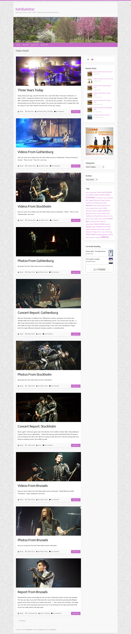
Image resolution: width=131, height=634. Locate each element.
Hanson (89, 205)
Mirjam (21, 111)
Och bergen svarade (92, 259)
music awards (102, 219)
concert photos (104, 195)
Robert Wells (106, 227)
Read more (75, 111)
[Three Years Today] (48, 71)
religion (93, 227)
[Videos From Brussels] (48, 466)
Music (45, 111)
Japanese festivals (92, 211)
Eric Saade (89, 200)
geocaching (103, 203)
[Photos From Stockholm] (48, 355)
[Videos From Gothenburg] (48, 133)
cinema (96, 195)
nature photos (99, 224)
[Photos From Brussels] (48, 521)
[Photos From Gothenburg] (48, 241)
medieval (104, 213)
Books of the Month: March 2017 (103, 71)
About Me (26, 45)
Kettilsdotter (24, 9)
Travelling (50, 111)
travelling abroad (101, 234)
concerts (90, 197)
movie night (94, 219)
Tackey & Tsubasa (92, 232)
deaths (111, 198)
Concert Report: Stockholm (37, 426)
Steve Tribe (90, 253)
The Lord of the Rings (105, 232)
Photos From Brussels (33, 540)
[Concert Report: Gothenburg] (48, 293)
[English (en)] (92, 59)
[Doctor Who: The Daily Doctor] (111, 251)
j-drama (101, 208)
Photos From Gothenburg (36, 261)
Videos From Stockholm (34, 206)
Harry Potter (97, 205)
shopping (93, 229)
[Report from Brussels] (48, 573)
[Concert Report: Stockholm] (48, 407)
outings (88, 227)
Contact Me (44, 45)
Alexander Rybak (95, 192)
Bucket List (34, 45)
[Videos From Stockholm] (48, 187)
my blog (91, 221)
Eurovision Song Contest (101, 200)
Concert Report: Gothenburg (38, 312)
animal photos (106, 192)
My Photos (40, 111)
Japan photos (103, 211)
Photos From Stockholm (34, 374)
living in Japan (96, 213)
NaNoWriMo (89, 224)
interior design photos (92, 208)
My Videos (42, 166)
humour (108, 205)
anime (87, 195)
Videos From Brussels (33, 485)
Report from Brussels (32, 592)
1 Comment (55, 220)
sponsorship (100, 229)
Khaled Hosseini (91, 261)
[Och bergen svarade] (111, 259)
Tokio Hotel (90, 234)
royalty (88, 229)
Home (18, 45)
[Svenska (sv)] (88, 59)
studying (107, 229)
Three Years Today (30, 90)
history (103, 205)
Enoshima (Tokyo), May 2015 (102, 115)
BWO (91, 195)
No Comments (60, 111)
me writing (94, 216)
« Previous (22, 621)
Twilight (97, 237)
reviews (99, 227)
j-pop (105, 208)
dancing (105, 198)
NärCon (108, 224)
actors (88, 192)
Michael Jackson (103, 216)
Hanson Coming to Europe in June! (103, 78)
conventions (99, 198)
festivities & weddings (92, 203)
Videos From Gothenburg (35, 152)
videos (105, 237)
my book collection (100, 221)
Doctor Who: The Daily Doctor (96, 251)
